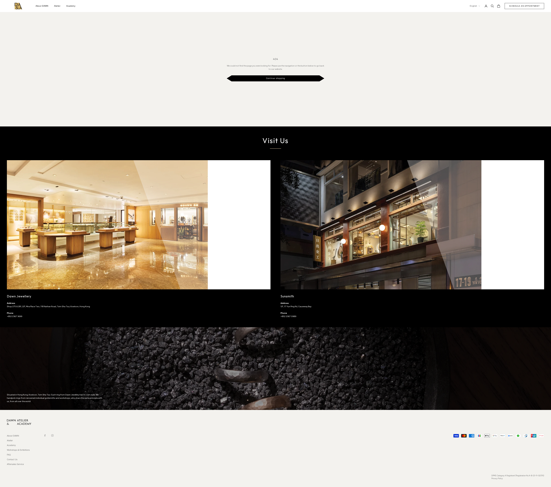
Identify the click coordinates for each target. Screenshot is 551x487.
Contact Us (12, 459)
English (473, 6)
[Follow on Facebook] (44, 435)
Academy (70, 6)
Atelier (57, 6)
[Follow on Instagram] (52, 435)
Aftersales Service (15, 464)
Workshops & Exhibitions (18, 450)
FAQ (9, 454)
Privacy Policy (497, 478)
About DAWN (42, 6)
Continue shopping (275, 78)
